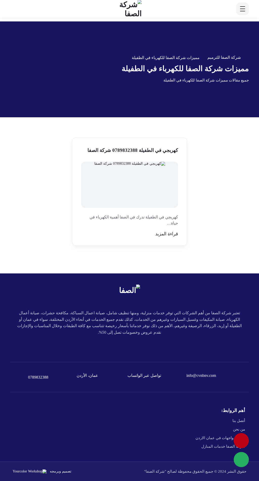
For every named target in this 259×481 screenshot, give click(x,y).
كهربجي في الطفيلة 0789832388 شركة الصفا (133, 150)
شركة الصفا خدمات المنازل (223, 446)
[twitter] (153, 347)
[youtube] (129, 347)
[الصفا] (129, 290)
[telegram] (141, 347)
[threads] (95, 347)
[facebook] (164, 347)
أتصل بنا (238, 421)
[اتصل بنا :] (241, 440)
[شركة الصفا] (124, 9)
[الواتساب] (241, 459)
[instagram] (106, 347)
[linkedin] (118, 347)
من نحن (239, 429)
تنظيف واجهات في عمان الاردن (220, 438)
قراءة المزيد (166, 233)
